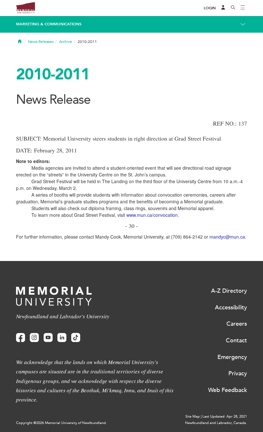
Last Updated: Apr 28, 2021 (224, 416)
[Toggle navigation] (243, 8)
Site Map (192, 416)
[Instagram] (34, 337)
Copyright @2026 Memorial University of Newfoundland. (61, 423)
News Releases (41, 41)
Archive (65, 41)
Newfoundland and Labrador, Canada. (216, 423)
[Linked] (61, 337)
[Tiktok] (75, 337)
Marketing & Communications (48, 24)
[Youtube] (48, 337)
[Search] (233, 8)
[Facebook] (20, 337)
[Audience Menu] (223, 8)
